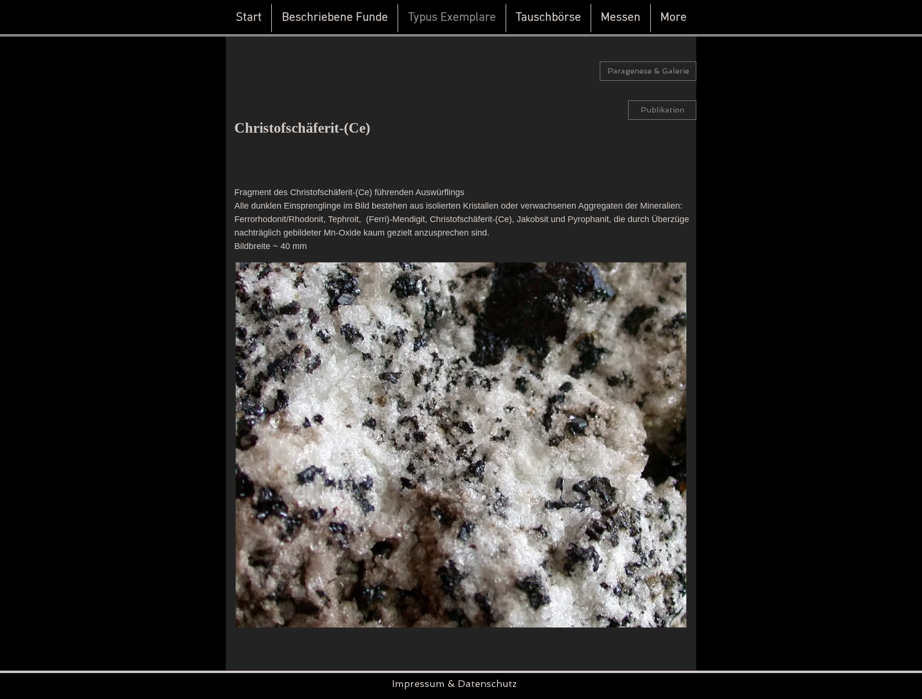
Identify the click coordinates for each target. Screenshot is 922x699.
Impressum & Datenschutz (454, 683)
